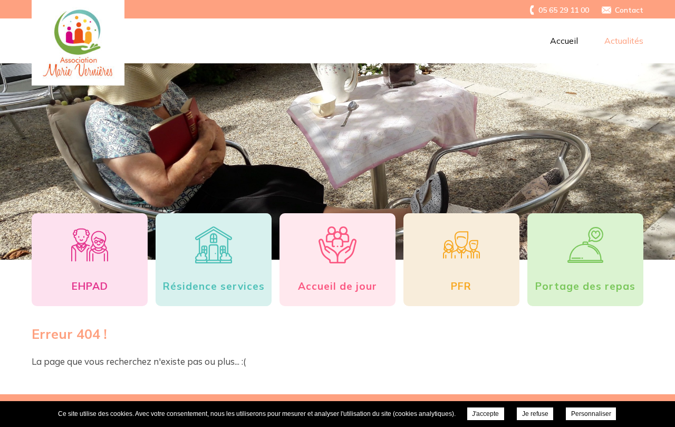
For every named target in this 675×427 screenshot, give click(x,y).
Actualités (623, 40)
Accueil (564, 40)
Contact (629, 10)
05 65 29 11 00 (563, 10)
